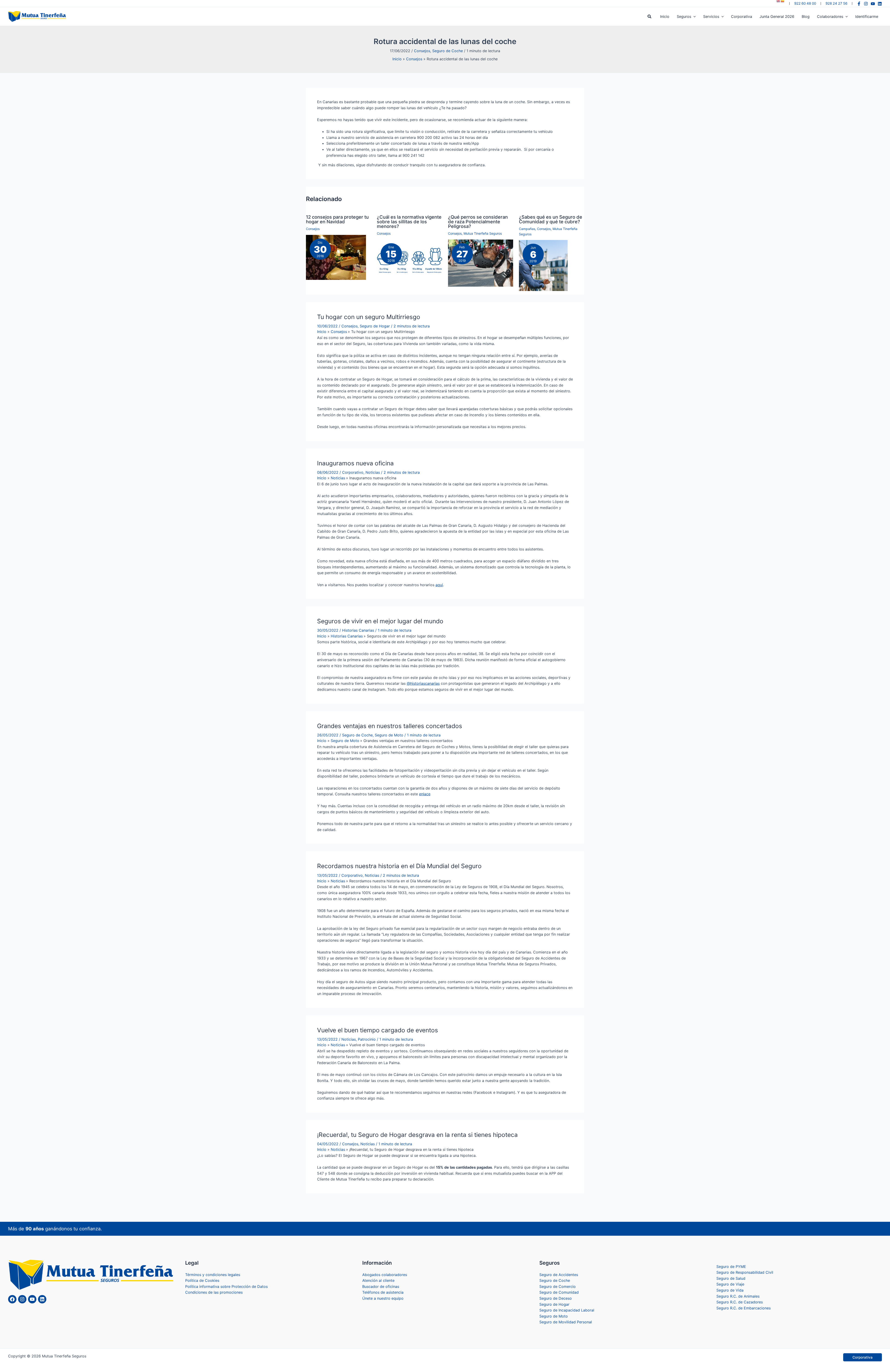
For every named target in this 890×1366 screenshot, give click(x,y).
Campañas (527, 229)
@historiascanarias (423, 683)
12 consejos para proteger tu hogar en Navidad (337, 219)
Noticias (373, 472)
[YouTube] (873, 4)
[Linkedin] (880, 4)
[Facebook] (859, 4)
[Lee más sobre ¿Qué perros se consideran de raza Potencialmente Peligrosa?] (480, 262)
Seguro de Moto (389, 735)
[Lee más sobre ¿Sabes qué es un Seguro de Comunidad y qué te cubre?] (543, 265)
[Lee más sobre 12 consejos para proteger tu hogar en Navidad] (336, 257)
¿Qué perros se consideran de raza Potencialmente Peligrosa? (478, 221)
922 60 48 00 (805, 3)
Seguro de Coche (447, 50)
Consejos (422, 50)
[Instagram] (866, 4)
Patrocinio (367, 1039)
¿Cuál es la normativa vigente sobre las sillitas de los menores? (409, 221)
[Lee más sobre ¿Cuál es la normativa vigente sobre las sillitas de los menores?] (409, 261)
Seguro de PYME (731, 1363)
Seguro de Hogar (375, 326)
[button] (650, 16)
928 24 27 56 (836, 3)
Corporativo (352, 472)
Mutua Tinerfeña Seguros (483, 233)
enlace (424, 794)
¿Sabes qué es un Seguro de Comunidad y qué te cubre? (550, 219)
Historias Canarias (358, 630)
